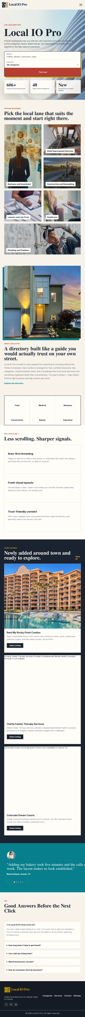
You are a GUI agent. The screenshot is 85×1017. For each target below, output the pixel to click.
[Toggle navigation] (80, 4)
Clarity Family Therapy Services (25, 723)
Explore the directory (13, 383)
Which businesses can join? (21, 962)
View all (77, 557)
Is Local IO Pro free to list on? (21, 925)
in (16, 1004)
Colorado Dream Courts (21, 815)
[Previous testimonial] (9, 882)
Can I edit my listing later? (20, 953)
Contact (67, 996)
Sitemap (77, 996)
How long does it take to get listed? (24, 945)
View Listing (15, 645)
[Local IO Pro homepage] (40, 5)
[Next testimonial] (27, 882)
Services (58, 996)
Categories (47, 996)
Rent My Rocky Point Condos (24, 632)
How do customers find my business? (25, 970)
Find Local (43, 72)
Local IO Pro (37, 1013)
